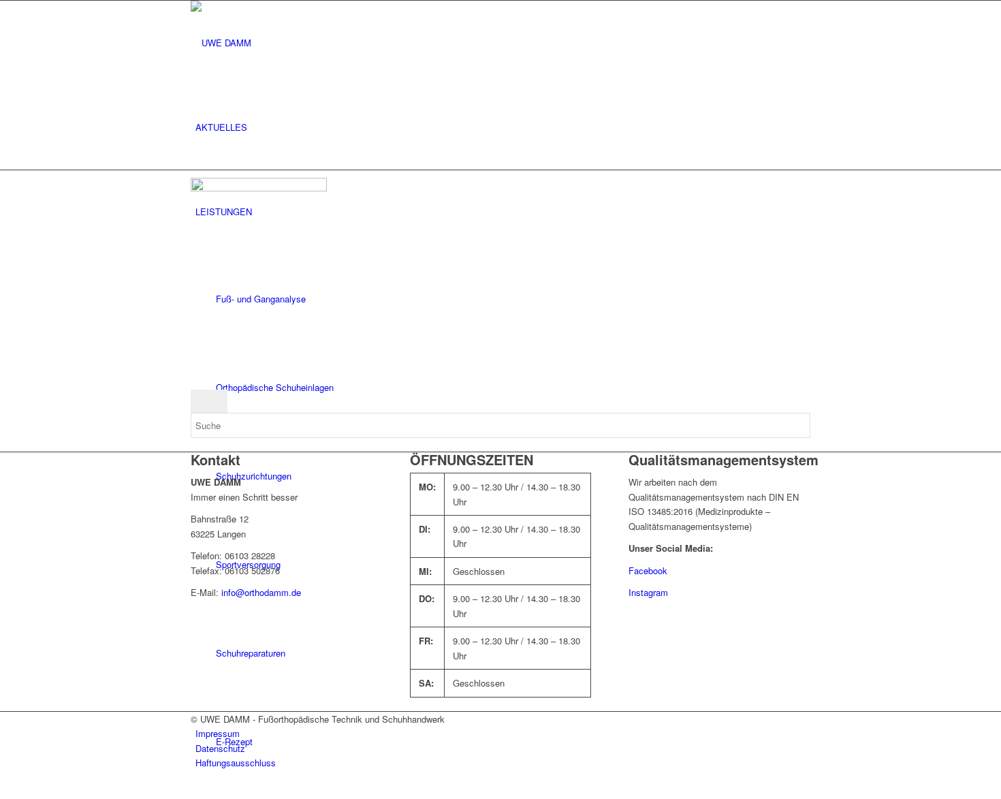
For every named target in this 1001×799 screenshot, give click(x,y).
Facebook (648, 570)
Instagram (648, 592)
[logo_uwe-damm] (293, 42)
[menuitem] (502, 127)
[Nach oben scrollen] (3, 790)
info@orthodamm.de (261, 592)
